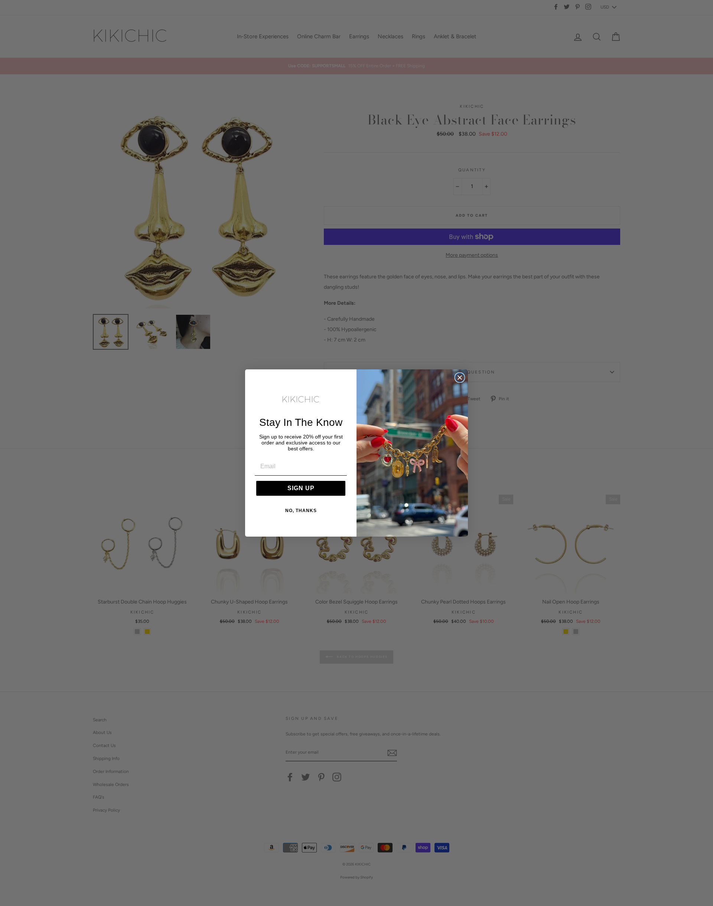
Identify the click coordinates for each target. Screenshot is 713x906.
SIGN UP (301, 488)
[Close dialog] (459, 377)
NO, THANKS (301, 510)
